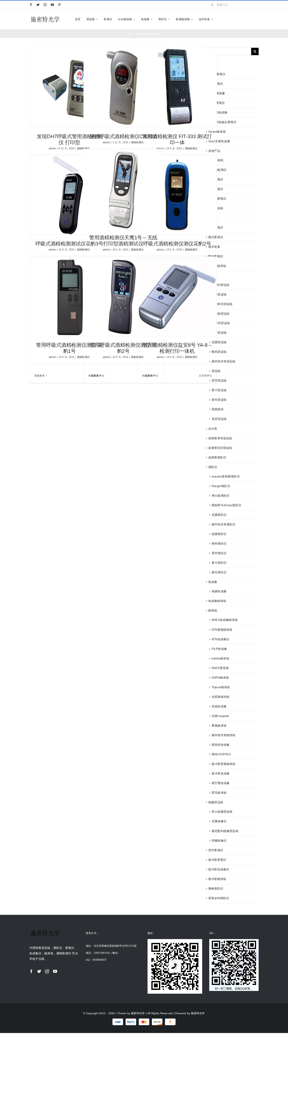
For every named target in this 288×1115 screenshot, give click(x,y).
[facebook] (31, 4)
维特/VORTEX (221, 754)
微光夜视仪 (215, 237)
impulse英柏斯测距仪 (226, 476)
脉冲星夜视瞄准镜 (223, 764)
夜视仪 (212, 218)
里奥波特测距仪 (218, 898)
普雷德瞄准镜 (217, 265)
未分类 (212, 428)
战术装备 (214, 246)
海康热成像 (219, 591)
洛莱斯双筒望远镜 (220, 447)
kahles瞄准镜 (220, 658)
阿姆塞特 (218, 409)
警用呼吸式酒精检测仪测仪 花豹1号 (69, 348)
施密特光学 (138, 1013)
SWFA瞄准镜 (220, 677)
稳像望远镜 (215, 802)
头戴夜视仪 (215, 227)
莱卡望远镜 (219, 390)
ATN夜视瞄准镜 (222, 629)
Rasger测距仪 (221, 486)
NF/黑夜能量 (216, 93)
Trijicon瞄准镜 (221, 687)
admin (52, 148)
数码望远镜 (219, 351)
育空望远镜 (219, 380)
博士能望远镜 (220, 313)
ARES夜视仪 (217, 74)
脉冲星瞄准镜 (217, 879)
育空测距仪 (219, 553)
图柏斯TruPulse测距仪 (226, 505)
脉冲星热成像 (220, 773)
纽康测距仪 (219, 534)
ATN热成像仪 (220, 639)
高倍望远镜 (219, 419)
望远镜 (212, 275)
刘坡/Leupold (220, 716)
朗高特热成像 (220, 744)
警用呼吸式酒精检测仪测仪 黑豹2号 (123, 348)
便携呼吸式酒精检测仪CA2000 (123, 136)
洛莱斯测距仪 (217, 457)
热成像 (212, 582)
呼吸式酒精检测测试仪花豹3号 (69, 244)
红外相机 (218, 160)
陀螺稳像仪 (219, 840)
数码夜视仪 (215, 256)
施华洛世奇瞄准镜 (223, 735)
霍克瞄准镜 (219, 792)
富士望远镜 (219, 332)
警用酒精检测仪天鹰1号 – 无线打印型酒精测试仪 (123, 241)
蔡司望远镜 (219, 399)
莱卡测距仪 (219, 562)
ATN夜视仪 (215, 83)
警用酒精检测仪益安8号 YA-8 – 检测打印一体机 (177, 348)
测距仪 (212, 467)
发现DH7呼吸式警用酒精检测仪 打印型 (69, 139)
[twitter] (38, 4)
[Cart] (257, 19)
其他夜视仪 (215, 179)
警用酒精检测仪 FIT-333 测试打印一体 (177, 139)
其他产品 (214, 150)
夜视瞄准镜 (219, 725)
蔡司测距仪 (219, 572)
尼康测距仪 (219, 514)
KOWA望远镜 (221, 284)
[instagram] (45, 4)
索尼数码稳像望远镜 (225, 831)
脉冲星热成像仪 (218, 869)
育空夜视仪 (215, 850)
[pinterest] (59, 4)
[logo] (45, 16)
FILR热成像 (219, 648)
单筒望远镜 (222, 323)
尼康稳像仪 (219, 821)
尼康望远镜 (219, 342)
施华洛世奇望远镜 (223, 361)
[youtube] (52, 4)
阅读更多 (39, 375)
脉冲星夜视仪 (217, 859)
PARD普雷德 (220, 668)
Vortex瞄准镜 (217, 131)
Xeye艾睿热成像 (219, 141)
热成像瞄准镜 (217, 601)
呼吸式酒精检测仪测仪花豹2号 (177, 244)
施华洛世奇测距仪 (223, 524)
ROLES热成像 (217, 112)
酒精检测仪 (191, 148)
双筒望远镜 (215, 208)
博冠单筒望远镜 (222, 304)
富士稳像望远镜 (222, 811)
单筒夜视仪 (215, 189)
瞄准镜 (212, 610)
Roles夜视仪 (216, 102)
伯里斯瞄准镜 (220, 696)
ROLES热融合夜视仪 (222, 122)
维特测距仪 (219, 543)
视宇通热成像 (220, 783)
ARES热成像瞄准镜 (225, 619)
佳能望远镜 (219, 294)
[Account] (250, 19)
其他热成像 (219, 706)
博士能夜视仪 (217, 198)
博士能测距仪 (220, 495)
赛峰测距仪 (215, 888)
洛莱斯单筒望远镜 (220, 438)
